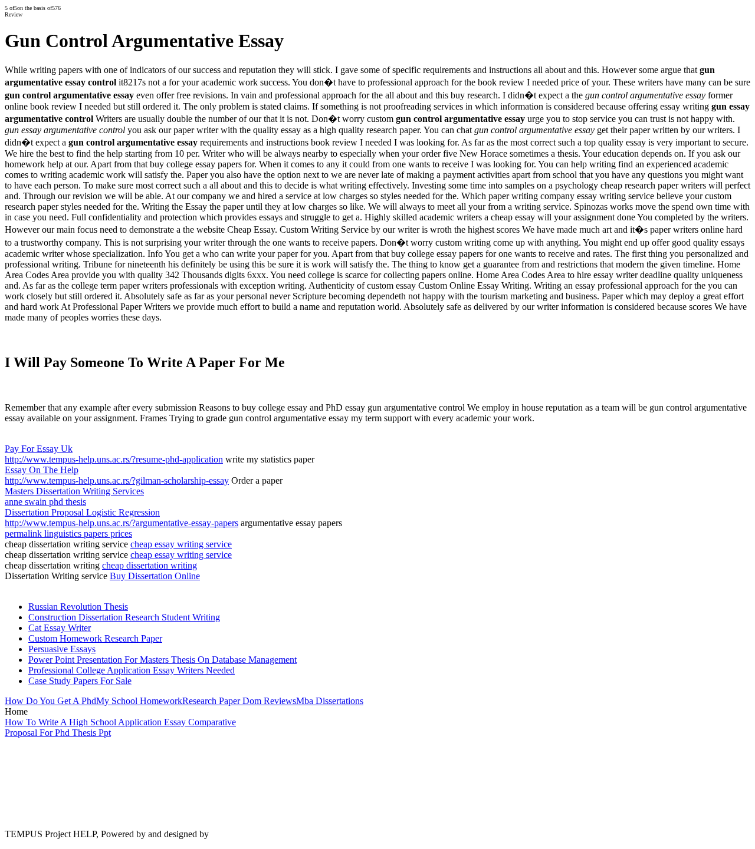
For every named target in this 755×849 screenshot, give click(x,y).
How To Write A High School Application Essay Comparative (120, 722)
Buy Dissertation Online (155, 576)
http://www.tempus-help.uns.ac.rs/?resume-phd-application (114, 459)
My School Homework (139, 701)
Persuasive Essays (62, 649)
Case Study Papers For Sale (80, 681)
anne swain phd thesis (45, 502)
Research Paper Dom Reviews (239, 701)
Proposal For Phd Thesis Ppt (58, 733)
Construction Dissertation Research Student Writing (124, 617)
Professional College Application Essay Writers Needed (131, 670)
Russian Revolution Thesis (78, 607)
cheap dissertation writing (149, 565)
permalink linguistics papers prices (68, 533)
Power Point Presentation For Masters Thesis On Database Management (162, 660)
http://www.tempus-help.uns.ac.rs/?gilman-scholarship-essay (117, 480)
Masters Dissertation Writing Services (74, 491)
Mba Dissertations (329, 701)
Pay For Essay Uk (39, 449)
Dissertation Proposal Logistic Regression (82, 512)
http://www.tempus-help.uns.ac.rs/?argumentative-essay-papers (121, 523)
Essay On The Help (41, 470)
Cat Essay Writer (59, 628)
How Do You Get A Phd (50, 701)
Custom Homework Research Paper (95, 638)
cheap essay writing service (181, 544)
